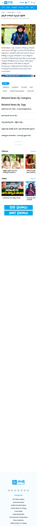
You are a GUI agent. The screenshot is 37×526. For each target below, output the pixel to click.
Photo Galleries (18, 520)
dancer (5, 91)
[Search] (26, 2)
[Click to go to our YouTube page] (21, 490)
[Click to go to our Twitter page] (15, 490)
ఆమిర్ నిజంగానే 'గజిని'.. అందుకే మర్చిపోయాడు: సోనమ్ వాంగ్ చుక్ (18, 109)
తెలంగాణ (21, 7)
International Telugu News (18, 517)
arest (31, 87)
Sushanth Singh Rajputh (17, 91)
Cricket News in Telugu (18, 508)
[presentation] (3, 161)
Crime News (18, 511)
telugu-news (11, 12)
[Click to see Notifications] (34, 2)
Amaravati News (18, 502)
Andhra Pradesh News (18, 505)
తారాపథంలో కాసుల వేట (18, 116)
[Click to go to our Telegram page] (25, 490)
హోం (3, 7)
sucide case (30, 91)
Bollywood (6, 87)
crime (19, 12)
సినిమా (27, 7)
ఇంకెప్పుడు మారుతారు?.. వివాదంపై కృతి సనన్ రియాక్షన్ (18, 136)
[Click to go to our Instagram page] (18, 490)
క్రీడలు (32, 7)
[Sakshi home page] (18, 482)
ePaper (22, 3)
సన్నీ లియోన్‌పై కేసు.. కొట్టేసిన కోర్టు (18, 122)
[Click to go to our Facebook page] (9, 490)
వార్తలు (8, 7)
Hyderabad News (18, 514)
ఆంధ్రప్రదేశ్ (14, 7)
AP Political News (18, 499)
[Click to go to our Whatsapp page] (12, 490)
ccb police (24, 87)
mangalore (15, 87)
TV (32, 2)
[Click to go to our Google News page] (28, 490)
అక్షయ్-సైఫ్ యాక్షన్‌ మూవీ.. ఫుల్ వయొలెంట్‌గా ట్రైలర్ (18, 129)
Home (3, 12)
